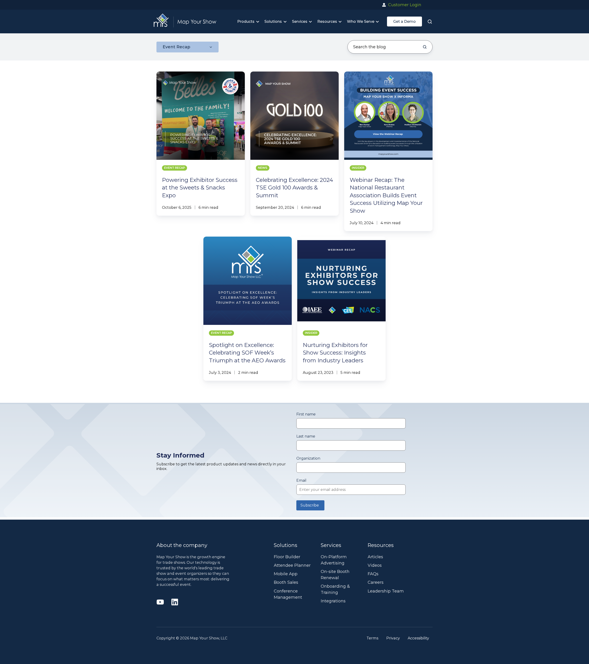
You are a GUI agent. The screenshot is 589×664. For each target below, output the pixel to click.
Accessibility (418, 638)
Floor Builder (287, 556)
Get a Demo (404, 21)
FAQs (373, 573)
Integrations (333, 601)
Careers (376, 582)
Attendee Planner (292, 565)
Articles (375, 556)
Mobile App (285, 573)
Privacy (393, 638)
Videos (375, 565)
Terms (372, 638)
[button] (430, 21)
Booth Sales (286, 582)
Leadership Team (386, 591)
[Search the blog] (424, 47)
